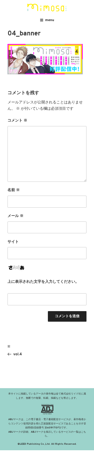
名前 (14, 190)
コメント (17, 120)
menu (49, 20)
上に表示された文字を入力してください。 (43, 281)
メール (16, 216)
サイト (13, 242)
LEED (23, 444)
